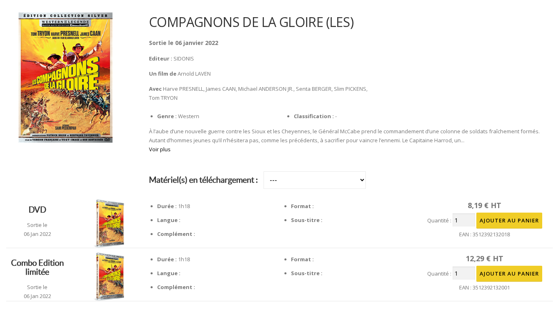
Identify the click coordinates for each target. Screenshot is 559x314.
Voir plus (160, 149)
